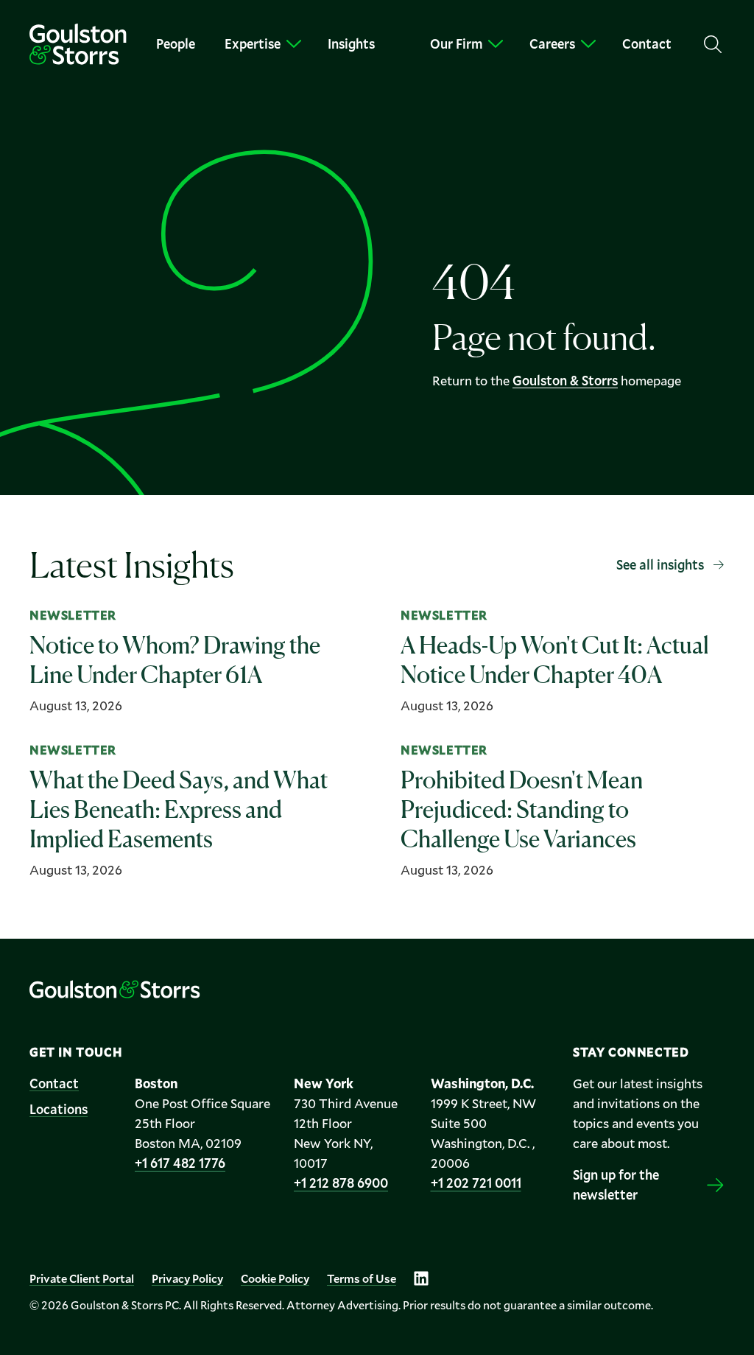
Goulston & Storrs (565, 380)
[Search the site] (713, 44)
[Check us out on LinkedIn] (421, 1278)
